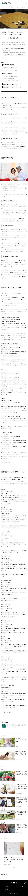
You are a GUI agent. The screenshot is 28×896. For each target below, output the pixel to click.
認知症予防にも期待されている (11, 67)
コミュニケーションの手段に (10, 70)
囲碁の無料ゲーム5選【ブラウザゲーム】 (12, 84)
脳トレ (10, 712)
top (24, 883)
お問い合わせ (7, 889)
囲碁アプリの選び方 (7, 73)
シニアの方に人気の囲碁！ (9, 64)
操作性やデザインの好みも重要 (11, 81)
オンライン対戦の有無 (9, 78)
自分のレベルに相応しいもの (10, 76)
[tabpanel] (14, 853)
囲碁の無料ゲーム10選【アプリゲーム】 (12, 87)
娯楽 (7, 712)
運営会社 (7, 886)
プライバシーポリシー (21, 886)
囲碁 (4, 712)
